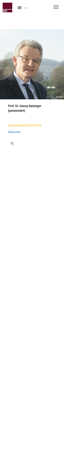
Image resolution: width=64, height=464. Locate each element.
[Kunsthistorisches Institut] (7, 7)
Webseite (14, 132)
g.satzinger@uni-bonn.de (24, 125)
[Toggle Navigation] (56, 7)
